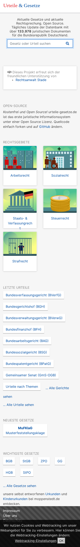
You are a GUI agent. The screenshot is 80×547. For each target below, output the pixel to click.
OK (61, 541)
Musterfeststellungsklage (25, 430)
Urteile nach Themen (22, 386)
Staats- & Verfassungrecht (20, 223)
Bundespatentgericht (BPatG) (28, 364)
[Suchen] (67, 43)
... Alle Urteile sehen (18, 405)
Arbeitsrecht (20, 175)
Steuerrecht (60, 218)
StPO (27, 472)
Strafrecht (20, 261)
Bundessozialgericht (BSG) (26, 352)
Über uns (10, 516)
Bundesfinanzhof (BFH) (23, 329)
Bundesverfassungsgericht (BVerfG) (33, 295)
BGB (9, 461)
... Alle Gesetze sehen (19, 486)
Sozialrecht (60, 175)
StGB (26, 461)
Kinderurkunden (15, 499)
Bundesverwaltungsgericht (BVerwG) (34, 318)
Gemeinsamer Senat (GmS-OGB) (31, 375)
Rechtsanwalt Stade (31, 80)
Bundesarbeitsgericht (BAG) (27, 341)
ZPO (44, 461)
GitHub (44, 127)
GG (59, 461)
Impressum (11, 511)
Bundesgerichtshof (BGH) (25, 306)
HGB (9, 472)
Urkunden (52, 494)
